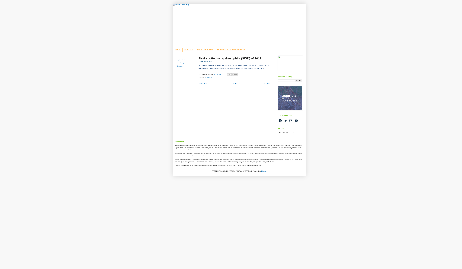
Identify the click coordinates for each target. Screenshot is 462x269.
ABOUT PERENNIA (205, 50)
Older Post (266, 83)
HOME (178, 50)
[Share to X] (232, 74)
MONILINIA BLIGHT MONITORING (231, 50)
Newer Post (203, 83)
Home (235, 83)
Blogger (263, 171)
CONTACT (188, 50)
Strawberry (208, 77)
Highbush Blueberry (183, 60)
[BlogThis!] (230, 74)
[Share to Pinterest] (237, 74)
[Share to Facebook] (235, 74)
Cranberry (180, 57)
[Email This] (228, 74)
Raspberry (180, 63)
